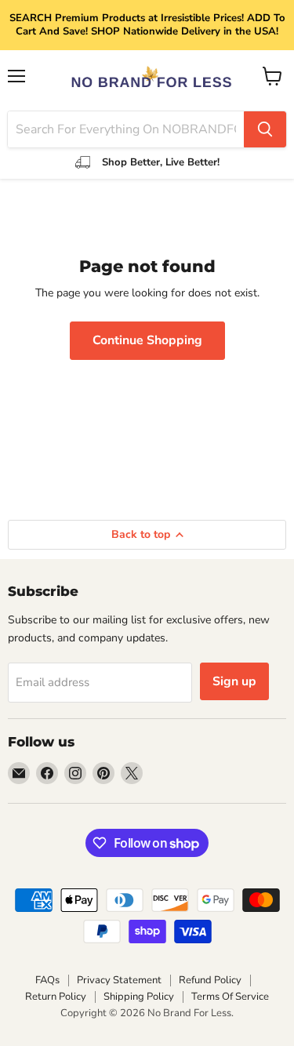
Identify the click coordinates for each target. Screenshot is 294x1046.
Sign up (234, 681)
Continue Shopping (147, 340)
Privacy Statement (119, 980)
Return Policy (55, 997)
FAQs (47, 980)
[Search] (265, 129)
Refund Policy (210, 980)
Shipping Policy (138, 997)
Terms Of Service (230, 997)
